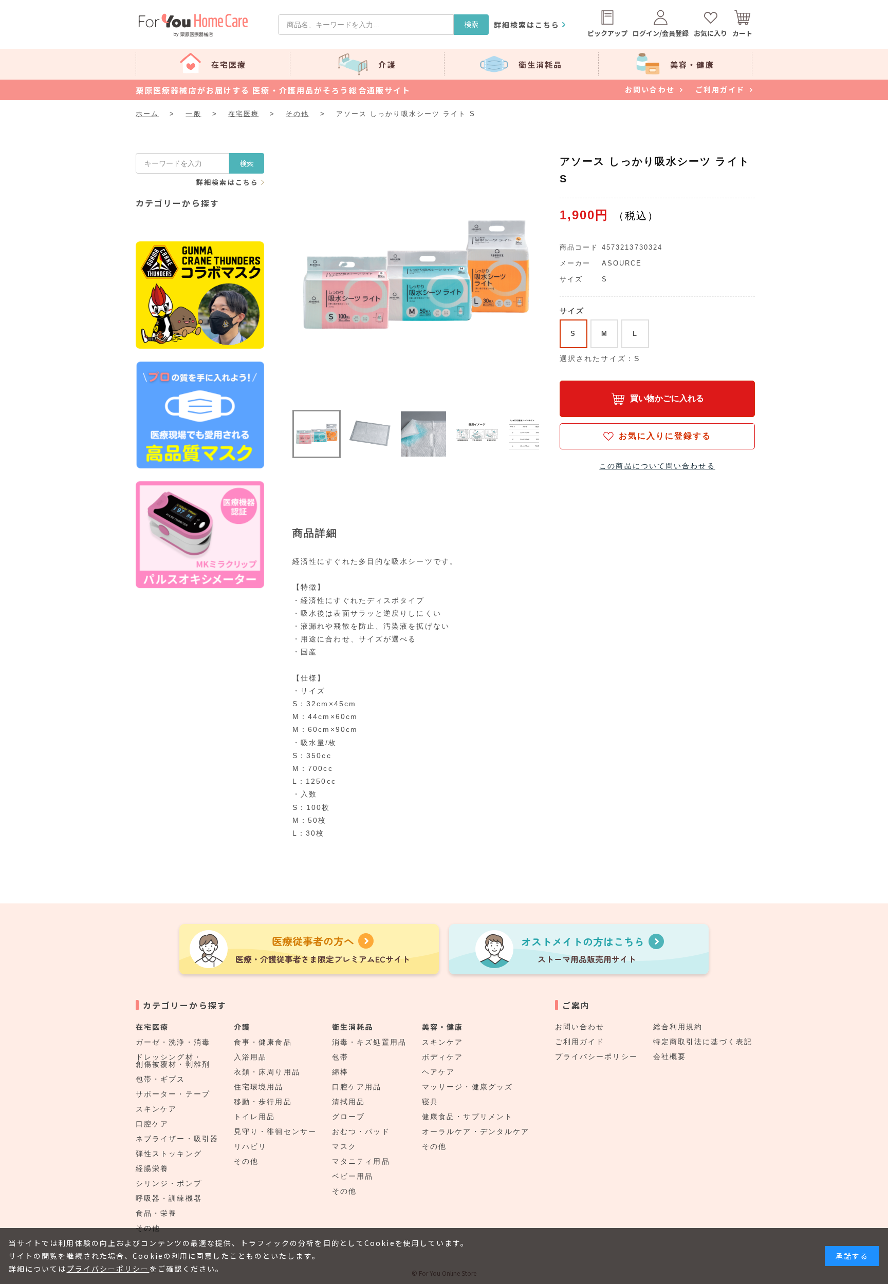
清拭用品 (348, 1101)
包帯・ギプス (161, 1079)
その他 (246, 1161)
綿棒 (340, 1071)
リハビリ (250, 1146)
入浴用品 (250, 1057)
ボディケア (443, 1057)
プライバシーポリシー (596, 1056)
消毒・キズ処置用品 (369, 1042)
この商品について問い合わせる (657, 466)
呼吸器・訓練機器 (169, 1198)
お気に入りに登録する (665, 435)
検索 (471, 24)
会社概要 (669, 1056)
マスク (344, 1146)
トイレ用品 (254, 1116)
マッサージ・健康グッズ (467, 1086)
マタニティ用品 (361, 1161)
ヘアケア (438, 1071)
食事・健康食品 (263, 1042)
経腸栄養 (152, 1168)
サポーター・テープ (173, 1094)
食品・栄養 (156, 1213)
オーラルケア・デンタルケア (475, 1131)
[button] (316, 434)
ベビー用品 (353, 1176)
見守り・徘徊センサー (275, 1131)
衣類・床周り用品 (267, 1071)
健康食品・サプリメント (467, 1116)
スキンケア (156, 1108)
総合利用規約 (678, 1026)
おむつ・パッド (361, 1131)
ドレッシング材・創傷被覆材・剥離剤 (173, 1060)
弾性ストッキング (169, 1153)
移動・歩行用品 (263, 1101)
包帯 (340, 1057)
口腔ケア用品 (357, 1086)
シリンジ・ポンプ (169, 1183)
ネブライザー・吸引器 (177, 1138)
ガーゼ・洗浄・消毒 (173, 1042)
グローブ (348, 1116)
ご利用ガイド (580, 1041)
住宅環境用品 (259, 1086)
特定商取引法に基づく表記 (702, 1041)
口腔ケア (152, 1123)
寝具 (430, 1101)
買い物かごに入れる (667, 398)
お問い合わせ (580, 1026)
